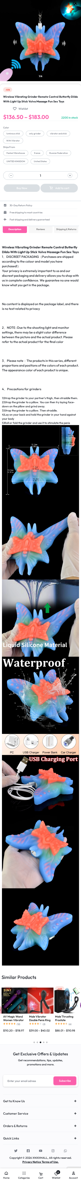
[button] (13, 133)
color (6, 127)
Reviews (40, 229)
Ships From (9, 147)
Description (14, 229)
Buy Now (22, 188)
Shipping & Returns (66, 229)
